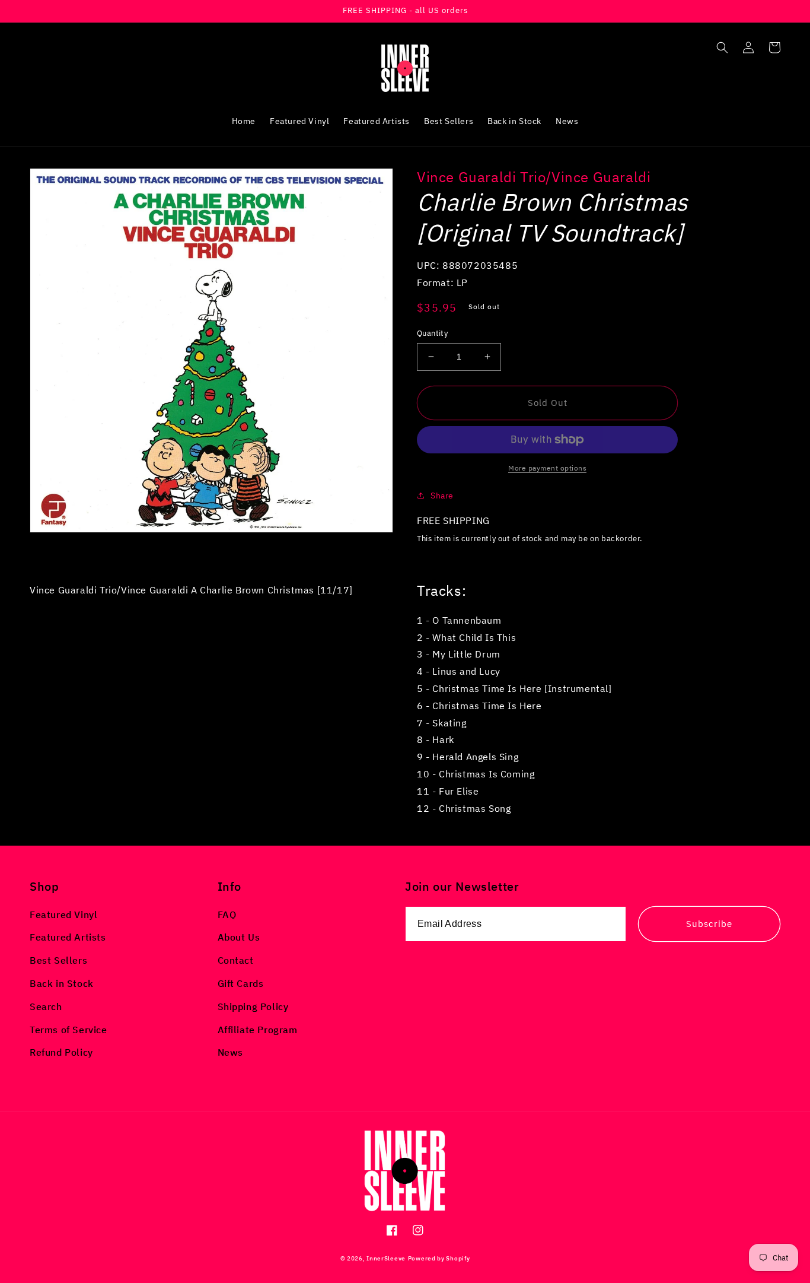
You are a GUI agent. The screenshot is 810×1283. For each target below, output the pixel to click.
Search (46, 1006)
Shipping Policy (253, 1006)
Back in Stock (62, 983)
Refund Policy (61, 1052)
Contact (236, 960)
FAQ (227, 914)
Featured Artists (68, 937)
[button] (722, 47)
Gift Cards (241, 983)
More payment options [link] (547, 467)
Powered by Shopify (439, 1258)
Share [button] (442, 495)
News (230, 1052)
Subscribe (709, 923)
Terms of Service (68, 1030)
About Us (239, 937)
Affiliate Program (258, 1030)
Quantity (432, 333)
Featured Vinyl (63, 914)
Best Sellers (58, 960)
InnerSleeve (386, 1258)
